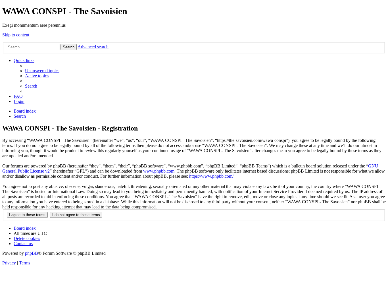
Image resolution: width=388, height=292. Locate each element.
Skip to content (15, 34)
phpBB (31, 253)
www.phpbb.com (158, 171)
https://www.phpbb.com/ (211, 176)
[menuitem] (42, 70)
